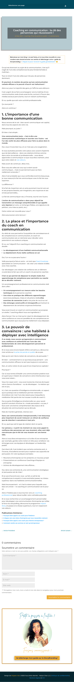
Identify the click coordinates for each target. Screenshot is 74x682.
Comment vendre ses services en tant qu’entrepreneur (21, 523)
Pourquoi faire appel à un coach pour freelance (18, 515)
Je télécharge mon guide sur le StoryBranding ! (37, 658)
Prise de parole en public (39, 36)
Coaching (27, 36)
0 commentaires (54, 36)
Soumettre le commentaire (59, 597)
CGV (43, 678)
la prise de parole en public (24, 352)
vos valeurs (21, 160)
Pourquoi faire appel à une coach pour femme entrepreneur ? (23, 520)
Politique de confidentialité (60, 675)
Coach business (42, 261)
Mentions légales (34, 678)
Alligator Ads (15, 675)
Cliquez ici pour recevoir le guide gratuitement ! (39, 62)
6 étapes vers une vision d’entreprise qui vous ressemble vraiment (25, 518)
